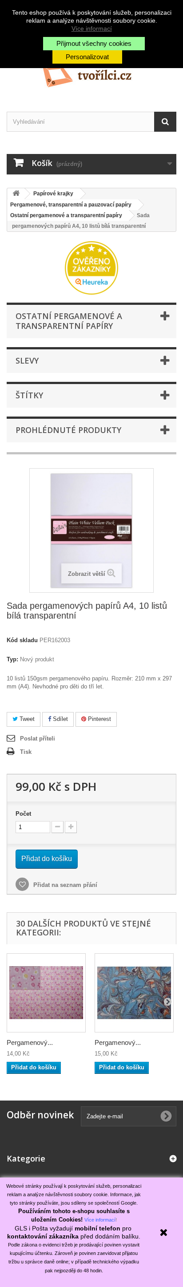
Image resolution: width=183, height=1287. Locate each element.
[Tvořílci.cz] (91, 72)
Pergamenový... (30, 1042)
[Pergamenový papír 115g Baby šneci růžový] (46, 992)
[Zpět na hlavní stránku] (16, 193)
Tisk (26, 752)
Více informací (92, 28)
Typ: (12, 659)
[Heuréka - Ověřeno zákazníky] (91, 267)
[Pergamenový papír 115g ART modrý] (134, 992)
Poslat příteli (37, 738)
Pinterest (98, 719)
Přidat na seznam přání (64, 885)
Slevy (27, 360)
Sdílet (59, 719)
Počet (23, 813)
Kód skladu (22, 640)
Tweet (26, 719)
